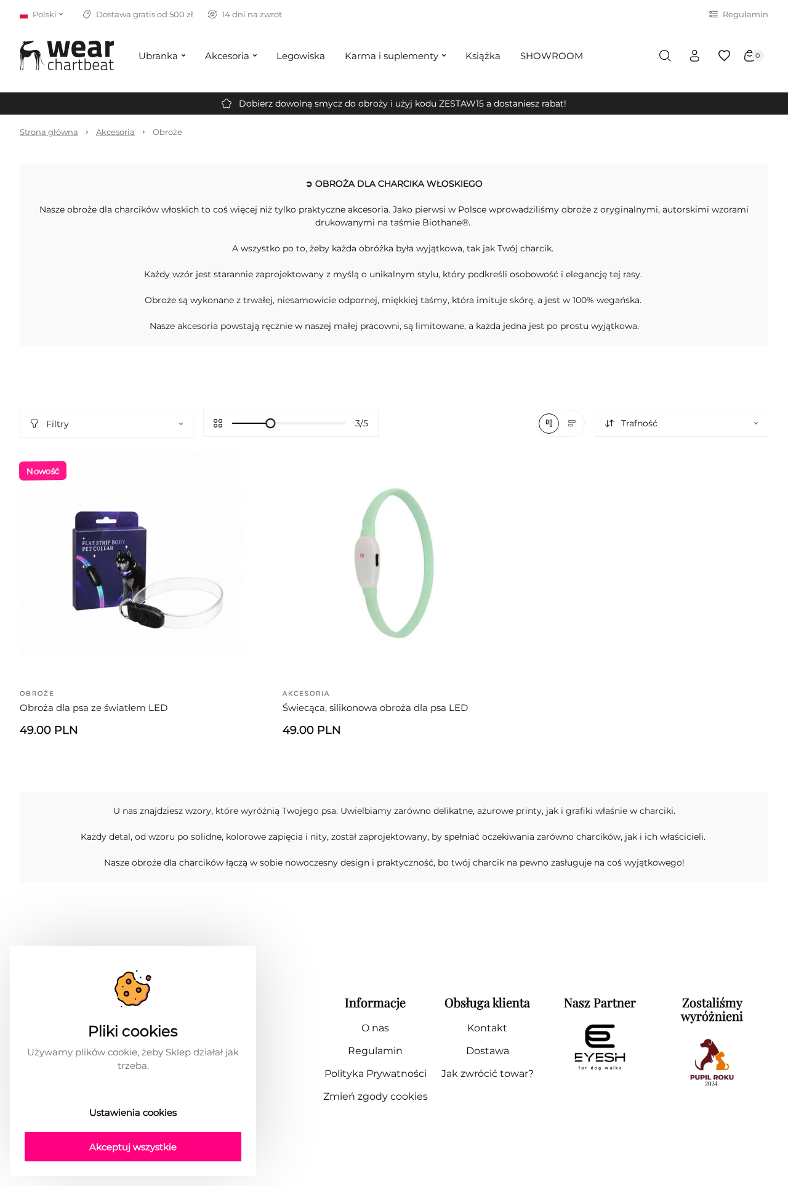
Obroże (167, 132)
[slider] (270, 423)
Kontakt (487, 1028)
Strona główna (49, 132)
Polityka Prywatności (375, 1073)
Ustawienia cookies (133, 1112)
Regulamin (745, 14)
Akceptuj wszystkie (133, 1147)
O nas (375, 1028)
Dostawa (487, 1051)
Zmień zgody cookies (375, 1096)
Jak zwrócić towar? (487, 1073)
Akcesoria (115, 132)
